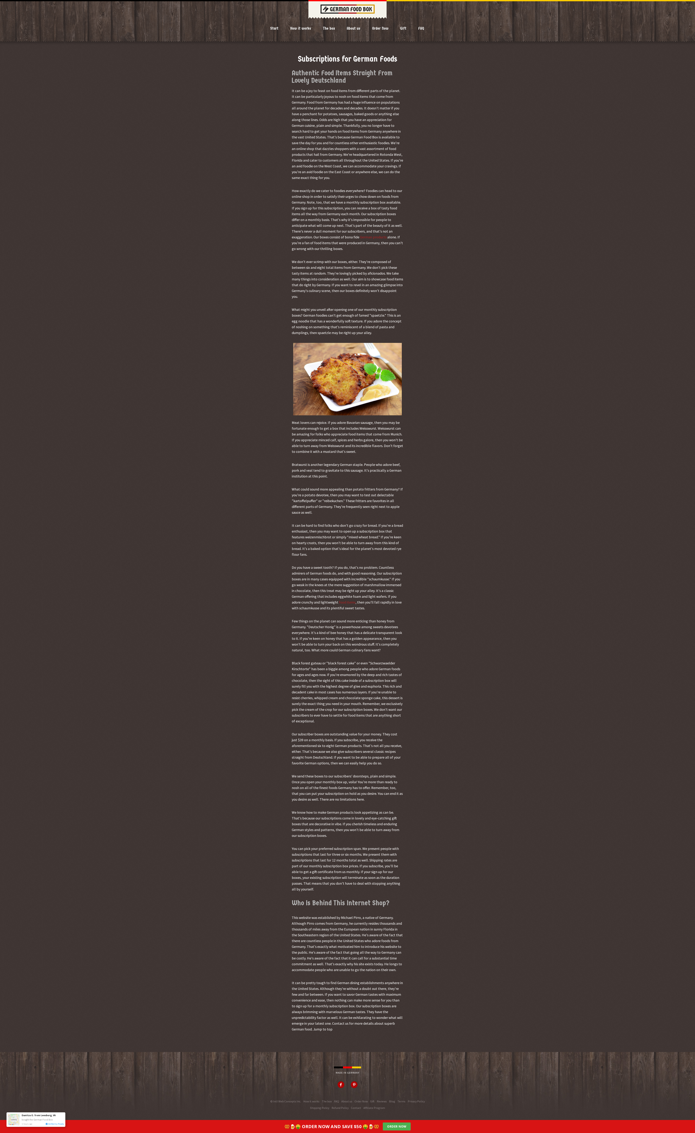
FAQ (421, 28)
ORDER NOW (396, 1126)
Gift (403, 28)
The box (329, 28)
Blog (392, 1101)
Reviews (382, 1101)
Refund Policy (340, 1108)
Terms (401, 1101)
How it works (300, 28)
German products (373, 237)
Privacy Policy (416, 1101)
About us (353, 28)
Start (274, 28)
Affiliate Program (374, 1108)
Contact (356, 1108)
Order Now (380, 28)
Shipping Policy (319, 1108)
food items (347, 602)
